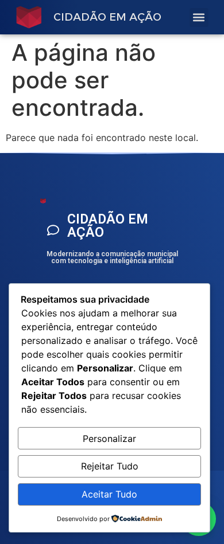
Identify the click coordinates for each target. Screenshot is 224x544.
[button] (199, 17)
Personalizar (109, 438)
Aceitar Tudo (109, 494)
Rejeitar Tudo (109, 466)
